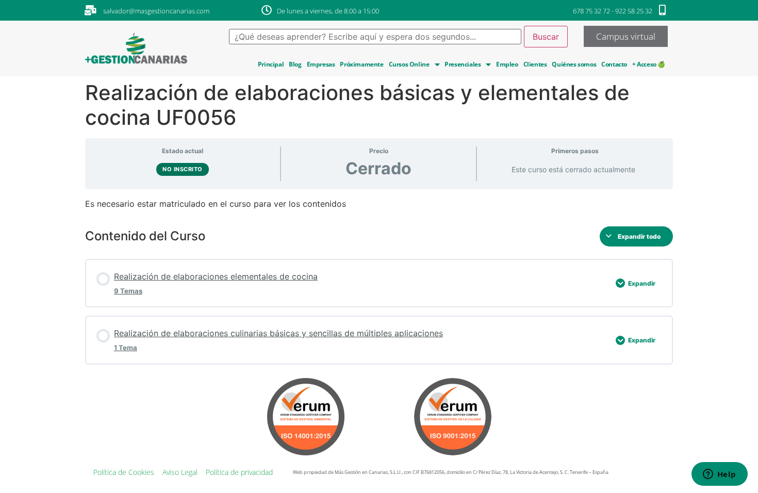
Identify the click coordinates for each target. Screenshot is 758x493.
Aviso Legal (179, 472)
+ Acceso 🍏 (648, 64)
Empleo (507, 64)
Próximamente (361, 64)
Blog (295, 64)
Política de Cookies (123, 472)
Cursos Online (409, 64)
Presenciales (462, 64)
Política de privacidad (239, 472)
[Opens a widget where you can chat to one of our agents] (719, 475)
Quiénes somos (574, 64)
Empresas (321, 64)
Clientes (535, 64)
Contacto (614, 64)
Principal (271, 64)
